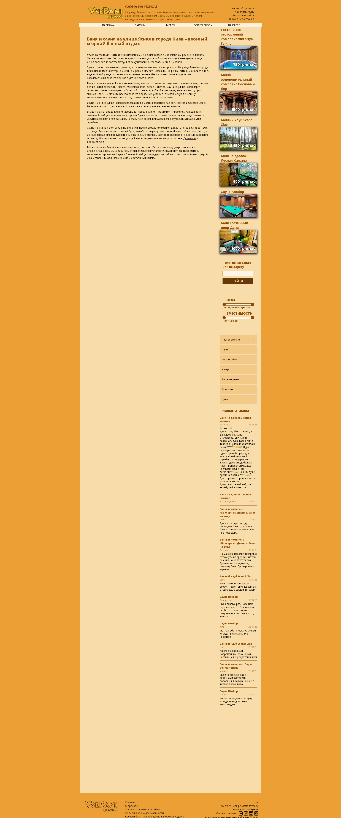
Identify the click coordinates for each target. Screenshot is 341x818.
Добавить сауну (244, 12)
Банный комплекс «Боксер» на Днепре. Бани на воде (237, 512)
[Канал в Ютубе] (256, 813)
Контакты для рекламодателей (239, 806)
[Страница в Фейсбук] (246, 813)
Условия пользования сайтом (143, 809)
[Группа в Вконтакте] (241, 813)
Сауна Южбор (232, 192)
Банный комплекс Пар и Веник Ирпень (236, 665)
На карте (234, 25)
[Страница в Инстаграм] (251, 813)
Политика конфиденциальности (144, 813)
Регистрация (246, 19)
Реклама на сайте (243, 15)
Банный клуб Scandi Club (236, 576)
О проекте (247, 8)
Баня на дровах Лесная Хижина (235, 419)
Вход (235, 19)
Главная (130, 802)
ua (237, 8)
